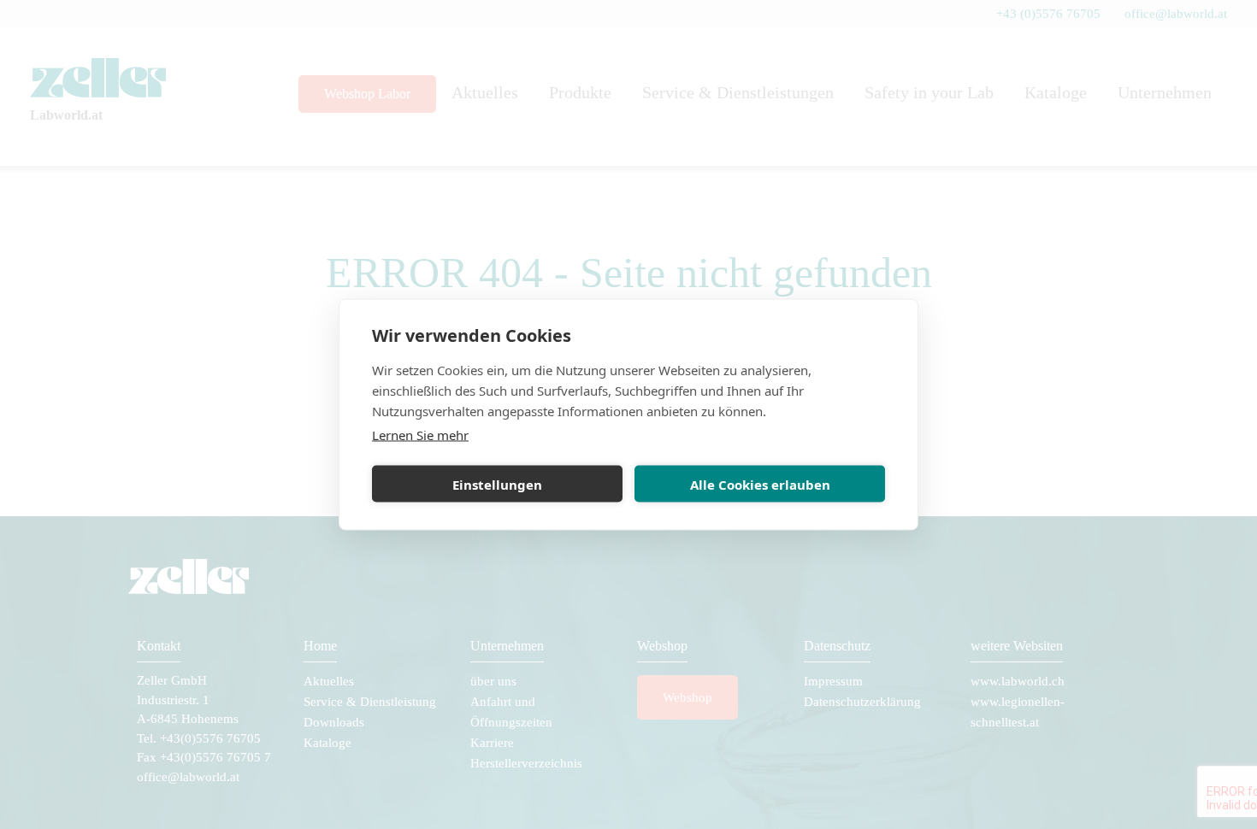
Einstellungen (497, 483)
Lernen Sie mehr (420, 435)
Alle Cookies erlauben (760, 483)
